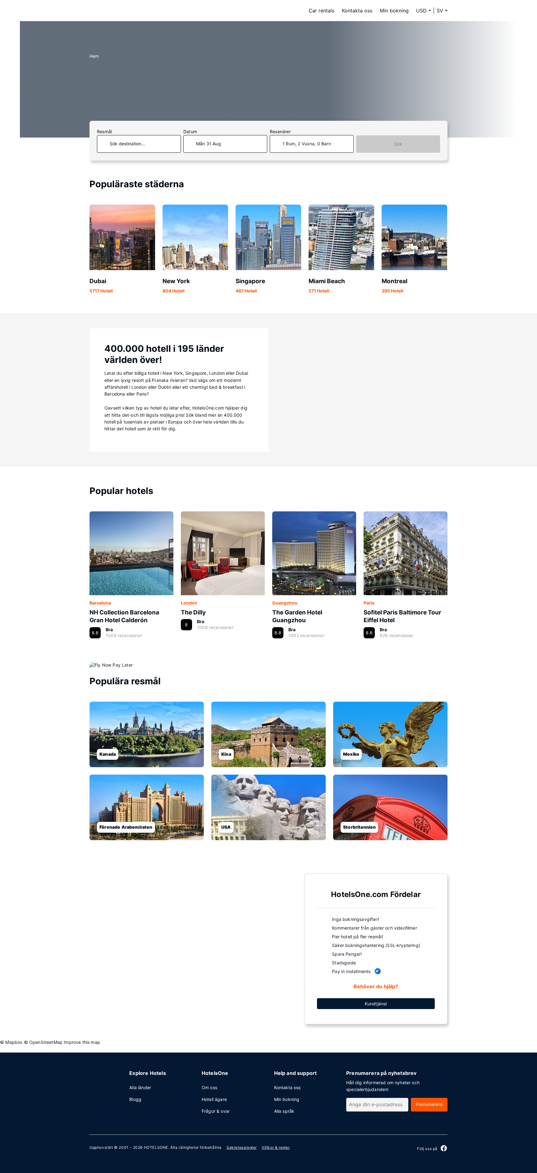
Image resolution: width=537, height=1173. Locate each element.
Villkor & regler (276, 1147)
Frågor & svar (216, 1111)
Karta (192, 948)
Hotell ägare (214, 1099)
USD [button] (421, 10)
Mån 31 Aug (208, 143)
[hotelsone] (129, 10)
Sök (398, 144)
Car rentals (321, 10)
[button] (442, 10)
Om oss (209, 1087)
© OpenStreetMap (43, 1042)
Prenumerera (429, 1104)
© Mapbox (11, 1042)
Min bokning (394, 10)
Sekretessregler (242, 1147)
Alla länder (140, 1087)
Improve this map (82, 1042)
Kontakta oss (357, 10)
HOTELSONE (156, 1147)
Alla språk (284, 1111)
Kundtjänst (376, 1003)
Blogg (135, 1099)
